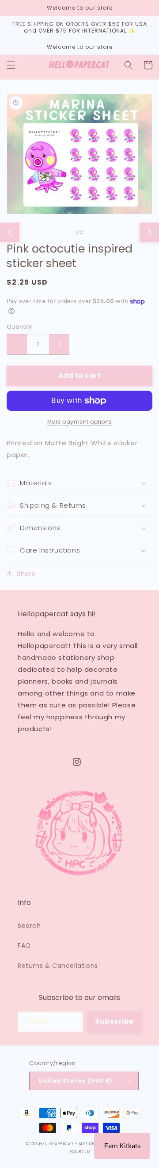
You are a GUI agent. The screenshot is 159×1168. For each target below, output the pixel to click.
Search (29, 925)
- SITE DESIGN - (92, 1143)
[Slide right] (149, 232)
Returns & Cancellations (58, 965)
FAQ (24, 945)
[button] (11, 65)
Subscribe (114, 1021)
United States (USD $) (75, 1080)
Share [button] (26, 573)
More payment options (79, 421)
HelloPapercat (56, 1143)
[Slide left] (9, 232)
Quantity (19, 326)
